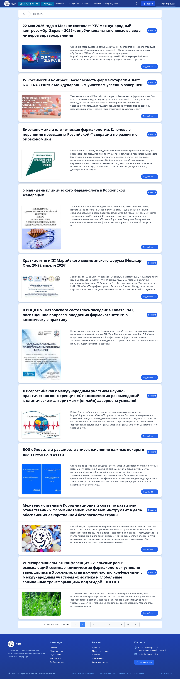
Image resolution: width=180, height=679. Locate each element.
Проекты (85, 3)
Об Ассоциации (57, 662)
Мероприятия (56, 651)
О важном (96, 3)
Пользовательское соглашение (82, 673)
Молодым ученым (111, 3)
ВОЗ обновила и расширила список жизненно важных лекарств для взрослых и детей (83, 452)
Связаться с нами (100, 662)
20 (128, 624)
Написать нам (146, 662)
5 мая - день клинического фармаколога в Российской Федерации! (74, 192)
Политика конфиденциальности (112, 673)
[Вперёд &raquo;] (135, 624)
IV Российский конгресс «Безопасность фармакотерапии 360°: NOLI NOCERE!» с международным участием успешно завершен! (83, 82)
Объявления (98, 658)
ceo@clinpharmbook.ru (148, 654)
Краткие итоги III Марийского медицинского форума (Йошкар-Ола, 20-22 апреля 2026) (82, 263)
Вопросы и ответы (137, 673)
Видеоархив (55, 654)
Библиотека (61, 3)
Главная (53, 647)
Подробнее (148, 66)
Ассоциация (74, 3)
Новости (38, 13)
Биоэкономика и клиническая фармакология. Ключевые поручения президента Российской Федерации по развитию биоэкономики (80, 134)
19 (121, 624)
